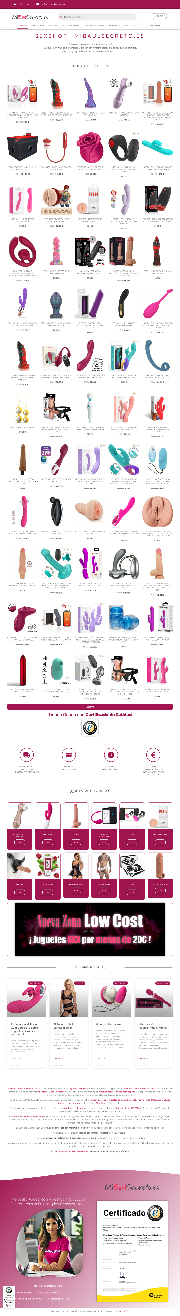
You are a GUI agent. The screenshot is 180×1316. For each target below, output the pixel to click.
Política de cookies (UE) (58, 1298)
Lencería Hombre (94, 25)
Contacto (138, 25)
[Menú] (13, 1287)
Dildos (53, 25)
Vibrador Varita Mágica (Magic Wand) (152, 1026)
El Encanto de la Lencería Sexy (63, 1026)
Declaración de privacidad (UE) (26, 1298)
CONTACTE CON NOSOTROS (48, 1286)
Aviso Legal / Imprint (48, 1292)
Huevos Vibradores (108, 1024)
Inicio (23, 25)
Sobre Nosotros (118, 25)
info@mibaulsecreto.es (53, 4)
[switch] (8, 1305)
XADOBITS (124, 1311)
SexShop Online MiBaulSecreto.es (24, 1088)
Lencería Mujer (70, 25)
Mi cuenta (155, 25)
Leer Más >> (15, 1058)
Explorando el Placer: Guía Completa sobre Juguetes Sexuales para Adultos (25, 1029)
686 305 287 (24, 4)
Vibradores (37, 25)
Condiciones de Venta (21, 1292)
